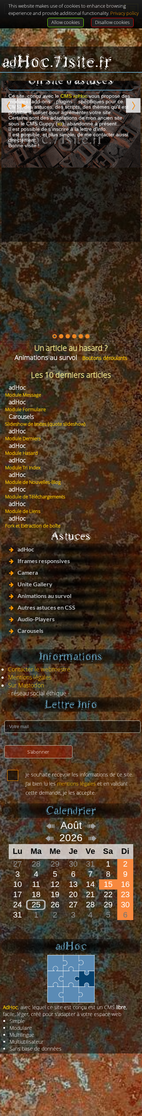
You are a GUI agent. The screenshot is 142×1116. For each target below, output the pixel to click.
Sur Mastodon (26, 685)
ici (60, 124)
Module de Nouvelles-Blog (33, 482)
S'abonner (38, 751)
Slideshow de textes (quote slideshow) (45, 424)
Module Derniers (23, 438)
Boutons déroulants (104, 357)
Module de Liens (22, 511)
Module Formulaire (25, 409)
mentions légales (76, 783)
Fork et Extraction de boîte (32, 525)
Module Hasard (21, 453)
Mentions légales (29, 677)
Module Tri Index (22, 467)
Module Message (23, 395)
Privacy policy (124, 13)
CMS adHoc (73, 96)
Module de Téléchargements (35, 496)
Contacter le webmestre (39, 669)
